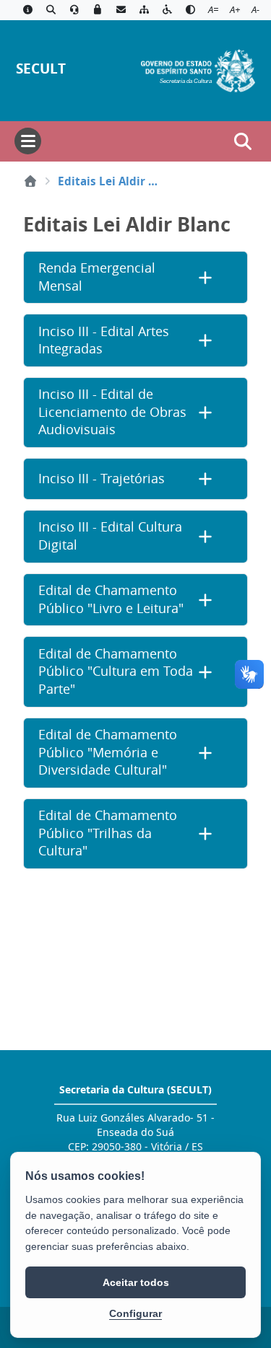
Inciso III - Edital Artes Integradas (103, 340)
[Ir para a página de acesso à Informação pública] (27, 10)
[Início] (30, 181)
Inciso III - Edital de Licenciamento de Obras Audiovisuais (112, 412)
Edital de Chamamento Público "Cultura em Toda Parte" (115, 671)
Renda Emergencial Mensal (96, 277)
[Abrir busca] (243, 141)
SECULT (41, 68)
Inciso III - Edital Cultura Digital (110, 536)
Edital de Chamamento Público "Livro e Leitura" (111, 599)
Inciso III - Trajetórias (101, 478)
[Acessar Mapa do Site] (144, 10)
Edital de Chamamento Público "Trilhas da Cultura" (107, 833)
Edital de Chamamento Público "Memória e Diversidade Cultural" (107, 752)
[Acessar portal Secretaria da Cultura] (198, 69)
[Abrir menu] (27, 141)
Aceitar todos (136, 1282)
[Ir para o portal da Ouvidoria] (74, 10)
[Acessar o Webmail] (120, 10)
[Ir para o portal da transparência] (50, 10)
